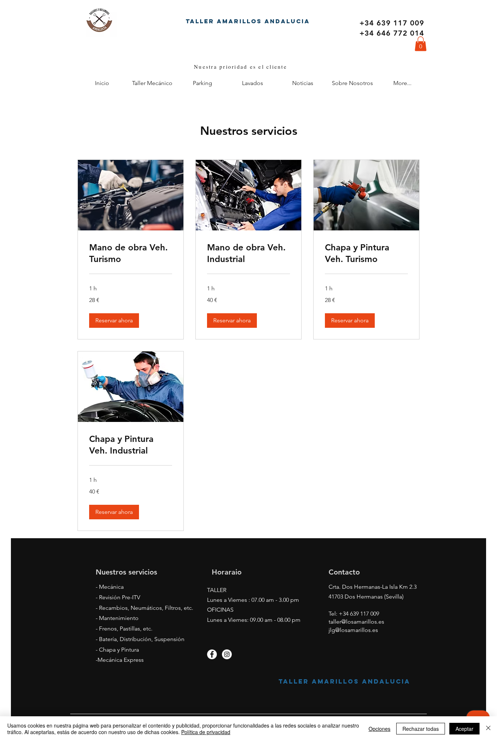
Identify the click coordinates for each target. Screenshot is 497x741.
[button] (420, 43)
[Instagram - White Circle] (227, 654)
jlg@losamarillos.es (353, 630)
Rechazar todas (420, 728)
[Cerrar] (488, 728)
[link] (130, 253)
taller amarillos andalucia (248, 21)
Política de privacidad (205, 732)
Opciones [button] (379, 728)
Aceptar (464, 728)
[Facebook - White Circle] (212, 654)
